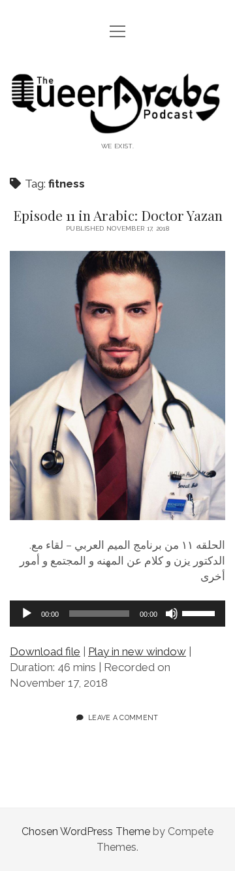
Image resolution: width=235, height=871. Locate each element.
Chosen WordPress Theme (86, 831)
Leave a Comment (123, 717)
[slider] (200, 612)
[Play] (26, 613)
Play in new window (137, 651)
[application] (117, 613)
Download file (45, 651)
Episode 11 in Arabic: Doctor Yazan (118, 215)
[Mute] (171, 613)
